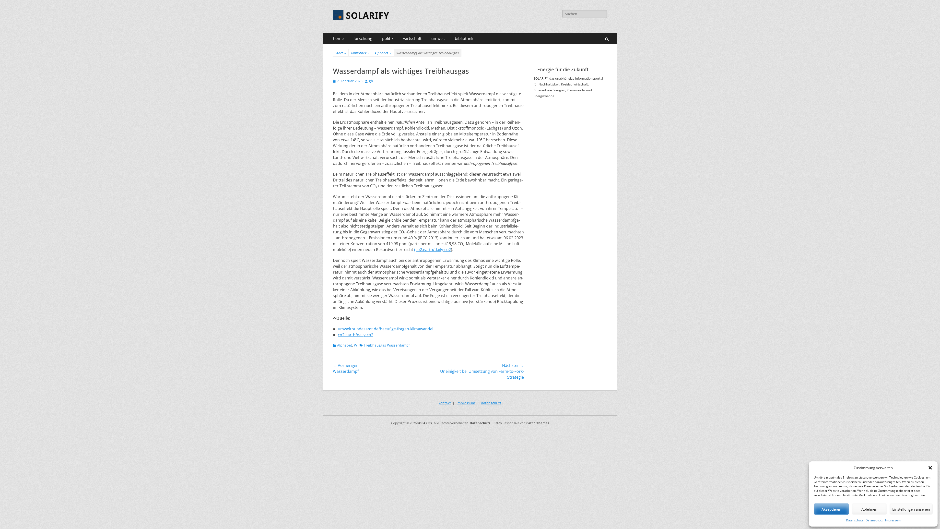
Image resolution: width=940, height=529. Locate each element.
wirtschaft (412, 38)
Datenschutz (854, 520)
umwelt (438, 38)
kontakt (445, 403)
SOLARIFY (367, 15)
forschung (362, 38)
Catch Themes (537, 423)
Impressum (893, 520)
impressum (466, 403)
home (338, 38)
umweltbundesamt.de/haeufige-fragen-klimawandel (385, 329)
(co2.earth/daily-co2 (432, 249)
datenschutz (491, 403)
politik (387, 38)
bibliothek (464, 38)
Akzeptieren (831, 509)
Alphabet (383, 53)
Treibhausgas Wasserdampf (387, 345)
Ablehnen (869, 509)
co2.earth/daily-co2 (355, 334)
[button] (930, 467)
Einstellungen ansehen (911, 509)
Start (340, 53)
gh (371, 81)
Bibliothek (360, 53)
